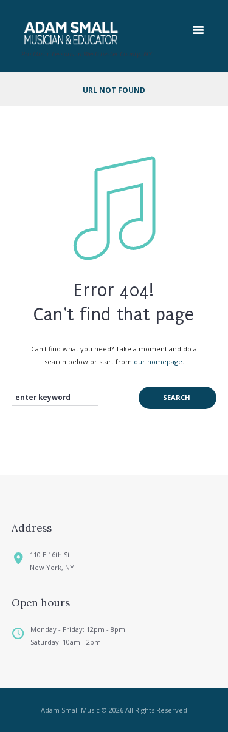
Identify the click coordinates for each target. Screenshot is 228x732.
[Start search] (177, 398)
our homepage (158, 361)
